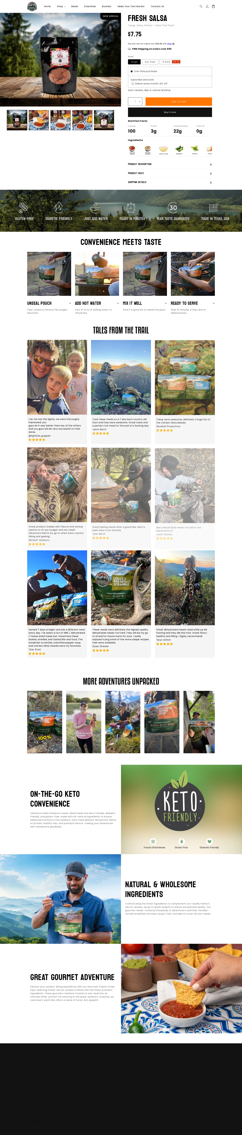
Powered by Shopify (55, 1128)
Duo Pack (150, 61)
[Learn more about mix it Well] (165, 303)
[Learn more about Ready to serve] (213, 303)
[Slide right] (118, 120)
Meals (94, 1055)
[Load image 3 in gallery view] (60, 120)
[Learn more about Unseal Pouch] (69, 303)
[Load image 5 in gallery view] (104, 120)
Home (94, 1050)
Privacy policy (86, 1128)
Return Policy (98, 1075)
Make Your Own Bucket (103, 1070)
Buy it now (170, 112)
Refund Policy (98, 1079)
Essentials (96, 1060)
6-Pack (171, 61)
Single (134, 61)
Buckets (95, 1065)
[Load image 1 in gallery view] (17, 120)
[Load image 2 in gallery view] (39, 120)
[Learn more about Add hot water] (117, 303)
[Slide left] (3, 120)
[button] (61, 6)
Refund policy (72, 1128)
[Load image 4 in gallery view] (82, 120)
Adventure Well (40, 1128)
